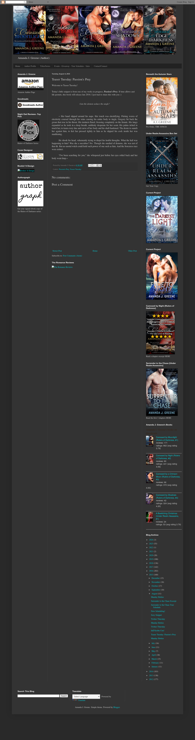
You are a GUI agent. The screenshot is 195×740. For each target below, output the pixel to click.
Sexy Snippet (156, 615)
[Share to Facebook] (97, 165)
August (155, 593)
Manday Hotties (157, 597)
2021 (151, 551)
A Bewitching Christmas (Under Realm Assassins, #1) (167, 516)
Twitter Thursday (158, 619)
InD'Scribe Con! (157, 630)
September (156, 589)
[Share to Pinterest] (100, 165)
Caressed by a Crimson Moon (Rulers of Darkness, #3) (168, 476)
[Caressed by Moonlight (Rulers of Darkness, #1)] (151, 441)
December (156, 578)
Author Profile (30, 66)
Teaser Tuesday (75, 169)
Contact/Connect (100, 66)
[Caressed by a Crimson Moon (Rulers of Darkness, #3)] (151, 478)
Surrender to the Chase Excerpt (163, 601)
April (154, 654)
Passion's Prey (64, 169)
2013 (151, 675)
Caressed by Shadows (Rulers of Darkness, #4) (167, 496)
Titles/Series (45, 66)
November (156, 582)
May (154, 651)
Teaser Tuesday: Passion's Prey (163, 634)
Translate (81, 700)
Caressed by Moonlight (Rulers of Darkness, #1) (167, 438)
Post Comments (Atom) (72, 255)
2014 (151, 671)
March (154, 658)
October (155, 586)
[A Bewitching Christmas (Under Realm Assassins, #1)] (151, 517)
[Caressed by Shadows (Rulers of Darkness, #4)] (151, 499)
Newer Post (57, 250)
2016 (151, 570)
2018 (151, 563)
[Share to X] (95, 165)
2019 (151, 559)
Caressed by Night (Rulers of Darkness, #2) (168, 457)
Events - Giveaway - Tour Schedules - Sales (72, 66)
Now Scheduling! (158, 611)
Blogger (116, 707)
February (155, 662)
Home (17, 66)
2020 (151, 555)
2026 (151, 539)
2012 (151, 679)
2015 (151, 574)
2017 (151, 567)
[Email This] (89, 165)
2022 (151, 547)
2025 (151, 543)
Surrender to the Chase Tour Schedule (162, 606)
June (154, 647)
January (155, 666)
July (153, 643)
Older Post (132, 250)
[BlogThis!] (92, 165)
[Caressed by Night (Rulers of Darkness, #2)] (151, 459)
